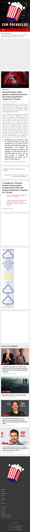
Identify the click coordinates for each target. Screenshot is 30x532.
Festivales (3, 503)
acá (25, 161)
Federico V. (14, 101)
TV (6, 363)
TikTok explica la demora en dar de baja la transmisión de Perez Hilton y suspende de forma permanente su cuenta (15, 448)
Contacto (3, 509)
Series (2, 491)
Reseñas (8, 391)
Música (3, 495)
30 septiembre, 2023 (7, 101)
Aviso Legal (4, 507)
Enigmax (3, 511)
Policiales (5, 415)
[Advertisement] (15, 56)
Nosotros (3, 512)
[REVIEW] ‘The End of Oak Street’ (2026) (14, 395)
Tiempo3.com (10, 307)
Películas (3, 489)
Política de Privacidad (6, 516)
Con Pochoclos (13, 373)
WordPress (19, 529)
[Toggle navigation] (3, 30)
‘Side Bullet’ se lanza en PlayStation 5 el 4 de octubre (14, 169)
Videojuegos (5, 89)
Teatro (2, 497)
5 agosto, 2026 (5, 425)
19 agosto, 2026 (6, 373)
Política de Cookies (5, 514)
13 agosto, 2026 (6, 397)
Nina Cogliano (13, 397)
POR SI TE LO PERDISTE (10, 346)
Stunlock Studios (6, 104)
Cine (4, 363)
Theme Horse (17, 527)
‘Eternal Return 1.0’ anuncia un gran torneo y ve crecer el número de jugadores (15, 175)
